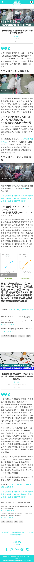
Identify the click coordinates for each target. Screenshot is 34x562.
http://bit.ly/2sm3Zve (7, 324)
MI (19, 38)
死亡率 (29, 336)
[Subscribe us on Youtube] (22, 549)
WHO (16, 310)
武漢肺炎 (21, 336)
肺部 (16, 521)
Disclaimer (17, 558)
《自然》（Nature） (16, 484)
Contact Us (6, 556)
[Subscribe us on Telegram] (27, 549)
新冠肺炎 (13, 336)
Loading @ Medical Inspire (19, 384)
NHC (11, 310)
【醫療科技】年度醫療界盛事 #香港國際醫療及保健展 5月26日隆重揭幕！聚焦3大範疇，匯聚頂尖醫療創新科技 (17, 198)
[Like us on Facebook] (6, 549)
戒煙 (3, 521)
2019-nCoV (5, 336)
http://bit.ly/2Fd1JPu (7, 332)
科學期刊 (9, 521)
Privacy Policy (25, 556)
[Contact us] (17, 549)
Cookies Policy (15, 556)
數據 (24, 189)
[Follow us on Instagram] (12, 549)
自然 (21, 521)
